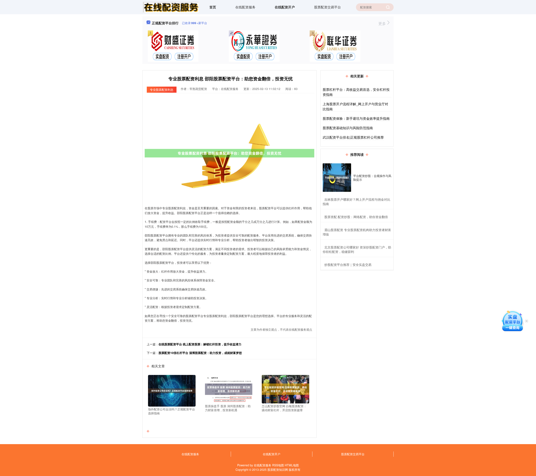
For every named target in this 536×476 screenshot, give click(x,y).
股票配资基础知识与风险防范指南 (348, 127)
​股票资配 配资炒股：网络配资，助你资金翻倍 (356, 217)
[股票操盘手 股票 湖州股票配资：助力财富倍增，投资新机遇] (229, 388)
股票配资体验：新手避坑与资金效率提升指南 (356, 118)
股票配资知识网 (277, 469)
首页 (212, 7)
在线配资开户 (285, 7)
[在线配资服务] (170, 7)
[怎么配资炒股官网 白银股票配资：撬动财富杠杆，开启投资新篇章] (285, 388)
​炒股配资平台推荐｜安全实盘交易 (347, 264)
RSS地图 (278, 465)
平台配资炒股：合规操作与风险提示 (372, 178)
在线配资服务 (245, 7)
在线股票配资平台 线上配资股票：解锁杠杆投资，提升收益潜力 (199, 344)
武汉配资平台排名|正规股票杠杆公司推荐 (353, 137)
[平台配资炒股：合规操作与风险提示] (337, 177)
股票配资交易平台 (327, 7)
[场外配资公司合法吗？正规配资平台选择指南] (172, 390)
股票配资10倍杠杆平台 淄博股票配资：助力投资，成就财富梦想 (200, 353)
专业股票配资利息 (161, 89)
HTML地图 (292, 465)
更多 (382, 23)
